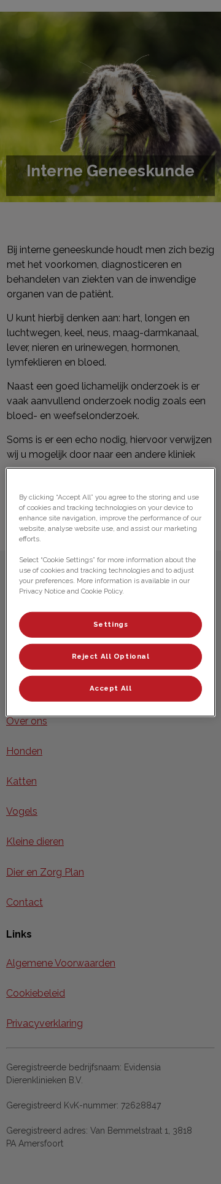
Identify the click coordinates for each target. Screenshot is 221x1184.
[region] (110, 591)
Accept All (111, 688)
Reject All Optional (111, 656)
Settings (110, 624)
